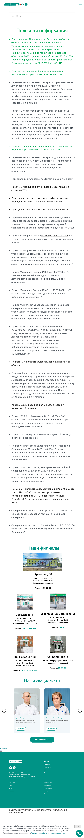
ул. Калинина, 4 (57, 657)
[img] (25, 602)
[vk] (10, 767)
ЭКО (45, 770)
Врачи (10, 788)
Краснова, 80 (43, 574)
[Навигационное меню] (80, 4)
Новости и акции (48, 788)
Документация (47, 785)
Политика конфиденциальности (51, 793)
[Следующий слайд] (80, 711)
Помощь (46, 791)
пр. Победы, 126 (25, 657)
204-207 (25, 628)
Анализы (46, 772)
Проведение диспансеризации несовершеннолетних (40, 209)
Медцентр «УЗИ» (6, 749)
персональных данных (56, 833)
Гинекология (47, 764)
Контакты (11, 791)
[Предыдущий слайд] (4, 711)
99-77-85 (62, 668)
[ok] (14, 767)
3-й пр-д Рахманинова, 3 (58, 613)
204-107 (62, 627)
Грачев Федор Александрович (25, 718)
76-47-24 (24, 670)
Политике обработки (39, 833)
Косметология (47, 767)
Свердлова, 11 (25, 614)
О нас (10, 785)
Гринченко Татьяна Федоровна (55, 718)
